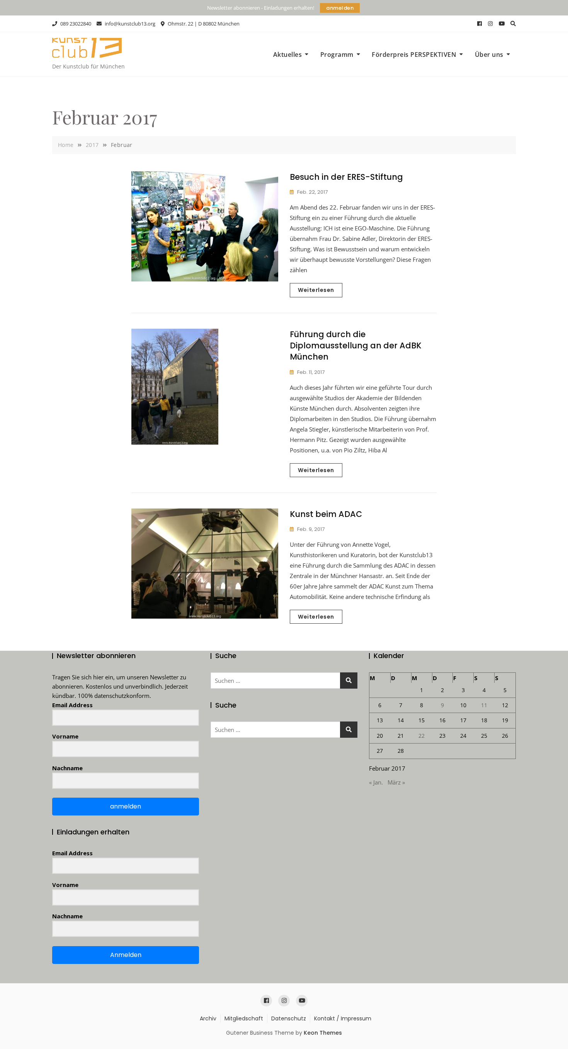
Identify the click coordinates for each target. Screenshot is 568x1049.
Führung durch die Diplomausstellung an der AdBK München (356, 346)
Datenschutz (288, 1018)
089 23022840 (75, 23)
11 (484, 705)
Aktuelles (287, 54)
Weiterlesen (316, 290)
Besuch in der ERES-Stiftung (346, 177)
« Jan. (376, 782)
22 (421, 735)
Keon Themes (323, 1033)
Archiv (208, 1018)
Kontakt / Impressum (342, 1018)
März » (396, 782)
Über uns (489, 54)
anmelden (340, 8)
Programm (337, 54)
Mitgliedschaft (243, 1018)
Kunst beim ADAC (326, 514)
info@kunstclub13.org (129, 23)
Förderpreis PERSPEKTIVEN (414, 54)
